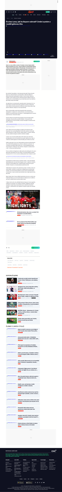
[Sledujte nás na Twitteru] (11, 12)
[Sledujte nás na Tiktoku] (13, 12)
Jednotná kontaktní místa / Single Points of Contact (27, 489)
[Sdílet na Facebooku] (7, 247)
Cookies (47, 488)
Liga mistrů (20, 267)
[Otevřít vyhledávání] (53, 12)
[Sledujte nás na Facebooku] (7, 12)
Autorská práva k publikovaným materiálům (13, 488)
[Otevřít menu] (55, 12)
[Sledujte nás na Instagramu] (9, 12)
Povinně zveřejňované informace (43, 489)
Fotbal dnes (9, 267)
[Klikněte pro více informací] (7, 52)
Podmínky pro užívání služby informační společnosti (27, 488)
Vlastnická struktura (17, 489)
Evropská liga (15, 267)
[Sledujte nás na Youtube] (15, 12)
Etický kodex (36, 489)
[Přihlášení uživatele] (51, 12)
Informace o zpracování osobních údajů (40, 488)
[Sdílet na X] (9, 247)
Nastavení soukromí (51, 488)
